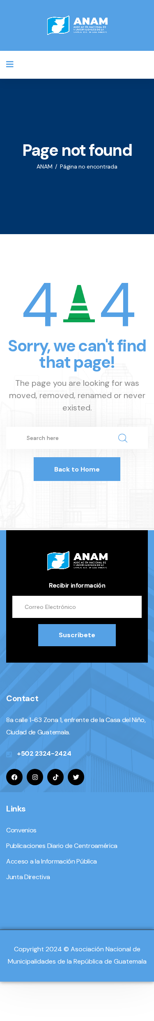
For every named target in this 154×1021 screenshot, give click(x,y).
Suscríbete (77, 635)
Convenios (21, 830)
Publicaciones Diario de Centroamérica (61, 845)
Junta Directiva (28, 877)
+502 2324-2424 (44, 753)
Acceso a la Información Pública (51, 861)
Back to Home (77, 469)
